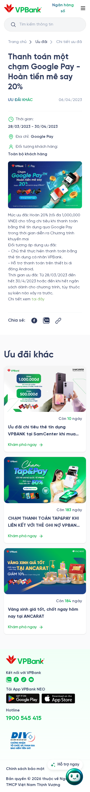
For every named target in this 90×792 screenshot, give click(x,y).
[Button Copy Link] (58, 321)
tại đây (38, 299)
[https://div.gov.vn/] (23, 740)
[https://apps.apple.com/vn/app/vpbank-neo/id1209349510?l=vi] (58, 698)
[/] (23, 8)
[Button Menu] (83, 8)
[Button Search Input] (13, 24)
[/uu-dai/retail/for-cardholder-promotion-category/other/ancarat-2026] (45, 571)
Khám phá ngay (22, 445)
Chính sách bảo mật (25, 769)
